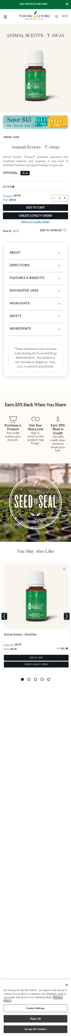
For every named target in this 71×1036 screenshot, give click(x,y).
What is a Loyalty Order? (35, 221)
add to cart (35, 207)
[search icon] (57, 16)
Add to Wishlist (51, 230)
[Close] (67, 985)
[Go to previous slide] (4, 616)
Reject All (35, 1018)
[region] (35, 1008)
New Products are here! (33, 4)
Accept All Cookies (35, 1029)
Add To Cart (36, 657)
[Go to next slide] (67, 616)
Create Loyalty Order (35, 215)
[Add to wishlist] (64, 568)
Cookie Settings (35, 1008)
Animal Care (11, 137)
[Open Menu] (5, 17)
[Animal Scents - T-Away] (35, 76)
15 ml (25, 173)
